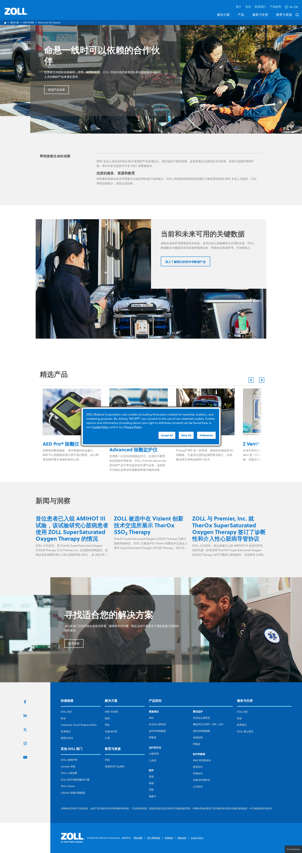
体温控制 (198, 737)
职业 (248, 7)
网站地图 (138, 837)
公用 (107, 738)
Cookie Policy (197, 837)
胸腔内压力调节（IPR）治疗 (208, 724)
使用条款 (169, 837)
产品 (241, 14)
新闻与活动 (67, 738)
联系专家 (74, 643)
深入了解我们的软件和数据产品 (185, 262)
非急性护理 (111, 731)
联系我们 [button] (261, 7)
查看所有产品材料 (114, 766)
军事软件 (198, 773)
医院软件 (198, 767)
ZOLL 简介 (66, 711)
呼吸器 (152, 737)
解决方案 (223, 14)
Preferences (206, 435)
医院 (107, 718)
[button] (291, 7)
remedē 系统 (68, 766)
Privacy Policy (132, 427)
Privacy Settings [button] (293, 849)
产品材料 (275, 7)
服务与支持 (260, 14)
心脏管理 (154, 753)
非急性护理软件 (201, 780)
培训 (107, 760)
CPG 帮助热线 (153, 837)
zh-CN (294, 7)
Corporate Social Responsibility (79, 725)
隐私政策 (182, 837)
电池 (151, 776)
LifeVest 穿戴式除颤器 (73, 793)
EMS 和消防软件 (202, 760)
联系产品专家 (56, 90)
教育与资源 (284, 14)
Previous (251, 380)
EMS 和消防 (28, 22)
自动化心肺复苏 (157, 724)
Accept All (167, 435)
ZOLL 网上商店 (245, 731)
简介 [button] (239, 7)
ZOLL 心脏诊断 (69, 773)
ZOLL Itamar (68, 786)
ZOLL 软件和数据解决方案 (75, 779)
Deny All (186, 435)
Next (261, 380)
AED (151, 718)
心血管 (152, 760)
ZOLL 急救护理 (69, 760)
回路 (151, 789)
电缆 (151, 783)
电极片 (152, 796)
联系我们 (66, 731)
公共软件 (198, 786)
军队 (107, 725)
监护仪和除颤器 (157, 731)
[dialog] (151, 426)
